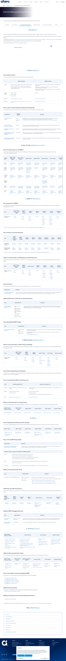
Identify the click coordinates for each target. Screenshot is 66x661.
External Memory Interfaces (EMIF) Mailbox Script (11, 477)
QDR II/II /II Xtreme (44, 220)
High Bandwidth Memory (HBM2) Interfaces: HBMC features (27, 547)
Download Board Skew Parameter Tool (15, 397)
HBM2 (43, 224)
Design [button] (31, 1)
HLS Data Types (7, 545)
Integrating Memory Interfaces (24, 540)
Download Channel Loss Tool (33, 397)
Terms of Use (11, 659)
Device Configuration (9, 616)
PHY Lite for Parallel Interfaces (8, 567)
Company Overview (55, 642)
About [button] (41, 1)
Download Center (28, 642)
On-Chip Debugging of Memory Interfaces (26, 543)
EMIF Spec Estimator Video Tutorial (40, 98)
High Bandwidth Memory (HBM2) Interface (36, 565)
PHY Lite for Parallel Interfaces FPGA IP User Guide (7, 307)
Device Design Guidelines (28, 172)
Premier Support (41, 643)
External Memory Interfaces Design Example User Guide (12, 169)
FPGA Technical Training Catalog (10, 599)
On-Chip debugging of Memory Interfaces (10, 544)
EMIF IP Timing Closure (7, 412)
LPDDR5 (23, 219)
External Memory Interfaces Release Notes (12, 187)
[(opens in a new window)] (2, 654)
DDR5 (23, 217)
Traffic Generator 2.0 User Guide (7, 519)
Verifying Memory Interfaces (9, 541)
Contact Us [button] (46, 1)
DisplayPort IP (8, 629)
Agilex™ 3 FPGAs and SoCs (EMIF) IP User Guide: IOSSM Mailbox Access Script (44, 483)
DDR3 (43, 216)
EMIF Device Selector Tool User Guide (16, 98)
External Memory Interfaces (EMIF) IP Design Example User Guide (29, 169)
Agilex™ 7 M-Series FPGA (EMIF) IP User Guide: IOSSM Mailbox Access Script (43, 480)
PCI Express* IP (8, 627)
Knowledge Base (48, 603)
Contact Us (15, 654)
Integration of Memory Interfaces (10, 540)
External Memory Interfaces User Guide (12, 164)
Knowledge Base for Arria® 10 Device (11, 583)
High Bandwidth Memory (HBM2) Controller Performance (38, 506)
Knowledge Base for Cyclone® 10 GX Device (12, 580)
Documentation (26, 603)
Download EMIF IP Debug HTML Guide (38, 435)
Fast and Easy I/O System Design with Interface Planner (11, 547)
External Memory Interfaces (37, 563)
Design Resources (9, 5)
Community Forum (42, 642)
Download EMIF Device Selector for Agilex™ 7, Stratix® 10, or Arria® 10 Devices (21, 102)
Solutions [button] (25, 1)
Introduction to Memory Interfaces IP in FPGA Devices (8, 126)
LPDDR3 (50, 224)
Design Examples (41, 603)
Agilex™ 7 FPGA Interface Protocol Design (20, 39)
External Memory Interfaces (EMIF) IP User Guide (28, 164)
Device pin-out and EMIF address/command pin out (13, 192)
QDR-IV (15, 217)
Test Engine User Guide (8, 565)
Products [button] (19, 1)
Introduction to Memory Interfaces (8, 119)
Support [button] (36, 1)
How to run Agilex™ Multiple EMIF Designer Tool (9, 330)
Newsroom (53, 643)
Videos (37, 603)
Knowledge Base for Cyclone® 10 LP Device (12, 582)
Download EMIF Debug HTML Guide (8, 435)
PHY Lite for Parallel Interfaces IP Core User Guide (12, 176)
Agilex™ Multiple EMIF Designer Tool (32, 334)
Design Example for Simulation (14, 248)
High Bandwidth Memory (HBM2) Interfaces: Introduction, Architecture (9, 133)
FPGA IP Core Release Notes (52, 186)
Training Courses (32, 603)
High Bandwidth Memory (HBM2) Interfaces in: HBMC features (9, 138)
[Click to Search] (57, 2)
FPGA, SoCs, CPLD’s (15, 642)
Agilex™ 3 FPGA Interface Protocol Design (50, 39)
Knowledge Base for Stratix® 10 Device (11, 579)
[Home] (5, 2)
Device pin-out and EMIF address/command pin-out (45, 192)
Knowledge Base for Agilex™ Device (11, 578)
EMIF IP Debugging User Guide (8, 432)
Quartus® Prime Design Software (11, 623)
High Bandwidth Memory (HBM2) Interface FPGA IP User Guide (45, 182)
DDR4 (15, 216)
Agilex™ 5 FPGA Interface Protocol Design (34, 39)
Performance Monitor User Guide (8, 564)
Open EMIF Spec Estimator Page (40, 101)
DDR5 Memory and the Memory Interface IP (9, 129)
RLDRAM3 (44, 277)
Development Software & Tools (16, 643)
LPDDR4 (30, 219)
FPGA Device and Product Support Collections (12, 591)
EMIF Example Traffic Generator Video (7, 523)
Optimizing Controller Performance (38, 503)
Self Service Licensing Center (30, 643)
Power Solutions (8, 625)
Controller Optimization (7, 503)
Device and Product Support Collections (20, 42)
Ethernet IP (7, 614)
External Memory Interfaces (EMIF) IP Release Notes (20, 187)
